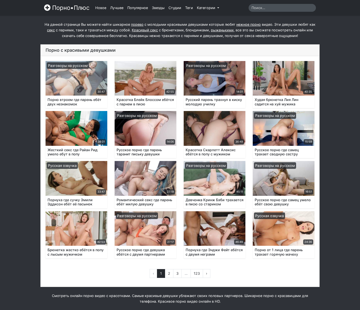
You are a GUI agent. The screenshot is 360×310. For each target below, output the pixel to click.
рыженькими (222, 30)
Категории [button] (206, 8)
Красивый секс (145, 30)
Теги (189, 8)
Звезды (158, 8)
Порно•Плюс (69, 7)
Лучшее (116, 8)
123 (197, 273)
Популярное (137, 8)
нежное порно (248, 24)
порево (137, 24)
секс (51, 30)
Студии (174, 8)
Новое (100, 8)
